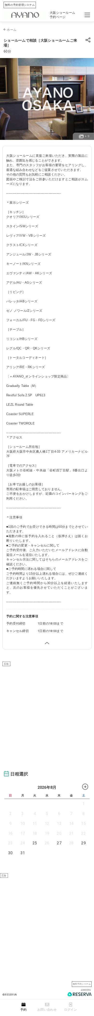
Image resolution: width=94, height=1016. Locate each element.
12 (47, 823)
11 (35, 823)
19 (47, 833)
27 (59, 843)
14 (71, 823)
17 (22, 833)
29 (83, 843)
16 (10, 833)
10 (22, 823)
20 (59, 833)
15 (83, 823)
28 (71, 843)
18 (35, 833)
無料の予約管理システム (20, 5)
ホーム (11, 30)
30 (10, 853)
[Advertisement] (47, 713)
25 (35, 843)
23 (10, 843)
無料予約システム (82, 984)
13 (59, 823)
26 (47, 843)
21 (71, 833)
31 (22, 853)
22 (83, 833)
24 (22, 843)
